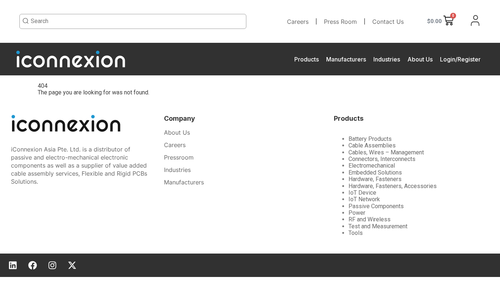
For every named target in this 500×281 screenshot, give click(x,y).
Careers (298, 21)
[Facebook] (32, 265)
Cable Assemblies (372, 145)
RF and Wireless (369, 219)
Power (356, 212)
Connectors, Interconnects (381, 159)
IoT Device (362, 192)
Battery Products (370, 138)
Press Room (340, 21)
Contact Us (388, 21)
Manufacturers (346, 59)
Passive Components (376, 206)
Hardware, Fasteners (375, 179)
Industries (386, 59)
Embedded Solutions (375, 172)
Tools (355, 232)
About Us (420, 59)
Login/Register (460, 59)
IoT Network (364, 199)
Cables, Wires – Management (386, 152)
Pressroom (179, 157)
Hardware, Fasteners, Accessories (392, 186)
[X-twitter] (72, 265)
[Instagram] (52, 265)
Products (306, 59)
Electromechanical (371, 165)
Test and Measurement (377, 226)
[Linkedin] (12, 265)
